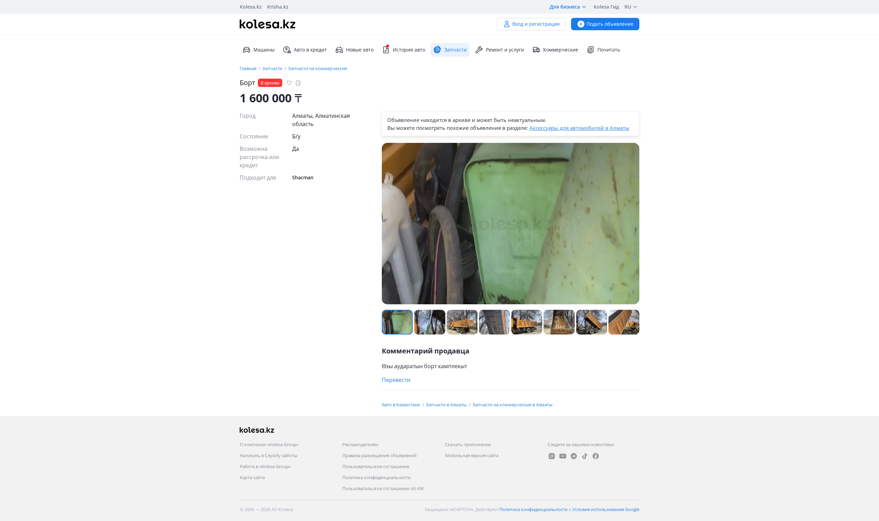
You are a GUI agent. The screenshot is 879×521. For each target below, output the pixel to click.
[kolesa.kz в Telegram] (574, 456)
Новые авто (360, 49)
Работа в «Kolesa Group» (265, 466)
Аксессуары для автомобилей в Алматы (579, 127)
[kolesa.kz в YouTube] (563, 456)
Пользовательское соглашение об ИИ (383, 488)
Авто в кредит (310, 49)
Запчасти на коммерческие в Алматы (512, 404)
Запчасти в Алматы (447, 404)
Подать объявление (609, 24)
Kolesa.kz (251, 6)
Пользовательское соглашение (375, 466)
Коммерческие (560, 49)
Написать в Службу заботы (268, 455)
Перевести (396, 380)
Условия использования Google (605, 509)
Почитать (608, 49)
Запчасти (272, 68)
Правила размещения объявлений (379, 455)
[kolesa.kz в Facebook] (596, 456)
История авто (409, 49)
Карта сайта (252, 477)
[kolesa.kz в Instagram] (552, 456)
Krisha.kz (277, 6)
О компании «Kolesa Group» (269, 444)
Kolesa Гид (606, 6)
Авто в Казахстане (401, 404)
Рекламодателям (360, 444)
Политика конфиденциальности (376, 477)
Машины (264, 49)
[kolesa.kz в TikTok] (585, 456)
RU (628, 6)
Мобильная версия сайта (472, 455)
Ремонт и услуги (505, 49)
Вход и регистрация (536, 24)
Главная (249, 68)
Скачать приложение (468, 444)
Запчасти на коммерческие (317, 68)
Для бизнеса (565, 6)
